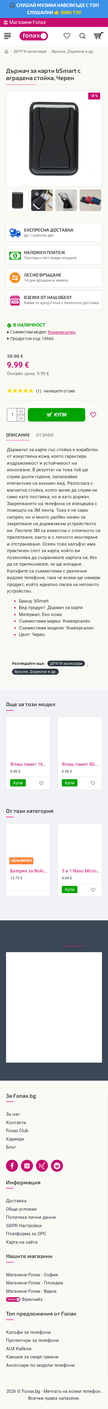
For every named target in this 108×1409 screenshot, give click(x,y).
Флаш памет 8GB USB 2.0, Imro (81, 764)
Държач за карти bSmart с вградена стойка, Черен (54, 1050)
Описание (18, 434)
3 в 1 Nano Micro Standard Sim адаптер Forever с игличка (81, 871)
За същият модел (15, 934)
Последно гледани (74, 934)
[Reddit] (57, 1166)
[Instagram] (27, 1166)
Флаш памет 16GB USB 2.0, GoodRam (29, 764)
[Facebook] (12, 1166)
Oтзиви (45, 434)
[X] (42, 1166)
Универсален (62, 332)
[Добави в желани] (41, 783)
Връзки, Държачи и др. (35, 671)
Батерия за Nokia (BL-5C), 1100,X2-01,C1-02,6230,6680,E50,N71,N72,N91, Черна (29, 871)
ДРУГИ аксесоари (30, 51)
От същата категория (43, 934)
